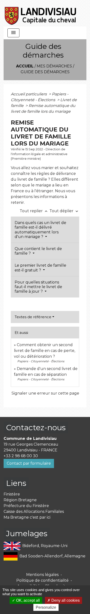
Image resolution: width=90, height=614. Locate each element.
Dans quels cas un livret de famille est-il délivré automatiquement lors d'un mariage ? (40, 229)
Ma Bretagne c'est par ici (27, 517)
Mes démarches (54, 66)
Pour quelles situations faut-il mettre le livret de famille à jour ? (38, 287)
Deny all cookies (65, 600)
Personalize (46, 607)
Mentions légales (42, 574)
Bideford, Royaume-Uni (44, 545)
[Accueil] (41, 13)
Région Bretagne (20, 500)
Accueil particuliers (29, 94)
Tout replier (34, 211)
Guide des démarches (45, 72)
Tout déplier (64, 211)
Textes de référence (33, 317)
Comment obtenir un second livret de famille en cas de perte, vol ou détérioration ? (44, 351)
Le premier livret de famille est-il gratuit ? (40, 267)
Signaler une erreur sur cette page (45, 393)
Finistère (12, 494)
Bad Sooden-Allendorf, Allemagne (52, 556)
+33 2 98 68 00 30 (21, 456)
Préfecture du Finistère (26, 505)
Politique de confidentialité (42, 580)
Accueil (25, 66)
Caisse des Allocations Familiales (34, 511)
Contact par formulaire (29, 463)
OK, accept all (27, 600)
